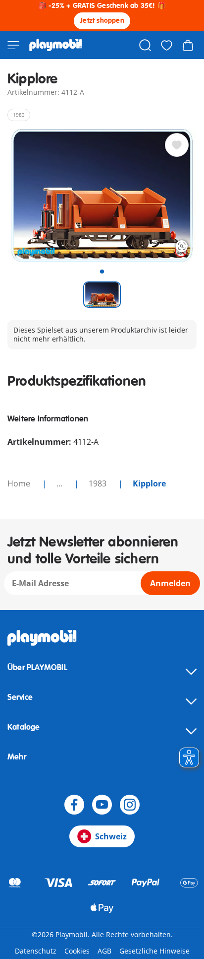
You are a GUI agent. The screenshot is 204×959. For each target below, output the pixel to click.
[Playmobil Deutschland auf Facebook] (74, 805)
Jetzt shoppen (102, 20)
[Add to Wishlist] (177, 145)
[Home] (55, 45)
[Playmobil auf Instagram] (130, 805)
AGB (104, 951)
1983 (98, 483)
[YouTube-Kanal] (102, 805)
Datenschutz (35, 951)
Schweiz (111, 836)
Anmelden (170, 583)
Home (19, 483)
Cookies (77, 951)
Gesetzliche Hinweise (154, 951)
